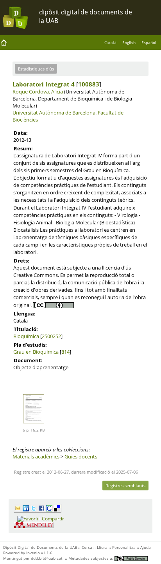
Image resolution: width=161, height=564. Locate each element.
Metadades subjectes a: (91, 558)
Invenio (33, 552)
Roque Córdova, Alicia (38, 91)
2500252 (51, 336)
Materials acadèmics (36, 456)
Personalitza (124, 547)
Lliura (102, 547)
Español (148, 42)
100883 (88, 84)
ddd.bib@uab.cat (47, 558)
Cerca (87, 547)
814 (65, 351)
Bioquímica (26, 336)
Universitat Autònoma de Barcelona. (55, 112)
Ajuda (145, 547)
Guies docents (80, 456)
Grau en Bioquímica (36, 351)
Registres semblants (125, 485)
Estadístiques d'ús (36, 69)
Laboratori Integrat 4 (44, 84)
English (129, 42)
